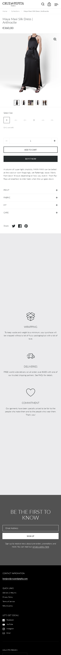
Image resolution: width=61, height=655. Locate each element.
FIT (5, 205)
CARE (6, 212)
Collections (15, 11)
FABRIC (7, 197)
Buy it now (30, 159)
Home (5, 11)
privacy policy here (41, 546)
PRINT (6, 190)
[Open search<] (43, 4)
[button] (55, 141)
